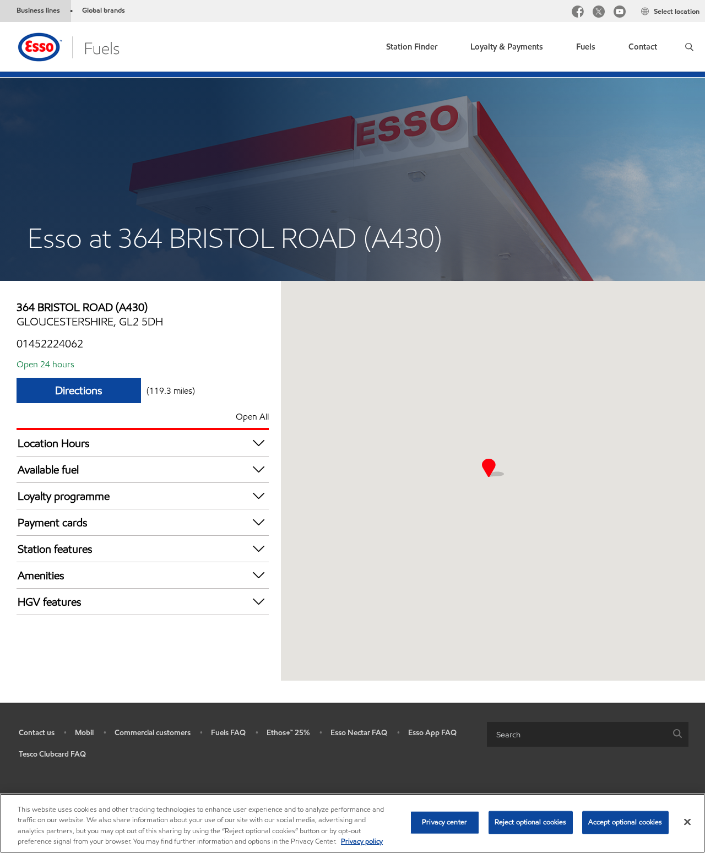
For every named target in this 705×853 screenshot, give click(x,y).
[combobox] (587, 734)
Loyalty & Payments (506, 46)
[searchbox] (576, 734)
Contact (642, 46)
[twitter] (599, 13)
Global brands (103, 10)
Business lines (38, 10)
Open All (252, 416)
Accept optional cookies (625, 822)
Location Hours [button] (54, 443)
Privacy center (444, 822)
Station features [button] (55, 549)
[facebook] (578, 13)
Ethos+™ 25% (288, 732)
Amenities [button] (41, 575)
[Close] (687, 821)
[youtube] (619, 13)
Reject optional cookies (531, 822)
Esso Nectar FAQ (358, 732)
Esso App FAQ (432, 732)
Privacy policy (362, 841)
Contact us (37, 732)
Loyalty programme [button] (64, 496)
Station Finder (411, 46)
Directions (78, 390)
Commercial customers (153, 732)
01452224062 (50, 343)
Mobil (84, 732)
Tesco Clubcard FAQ (52, 754)
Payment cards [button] (53, 522)
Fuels (585, 46)
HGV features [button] (50, 602)
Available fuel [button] (48, 470)
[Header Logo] (68, 46)
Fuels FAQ (228, 732)
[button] (689, 47)
